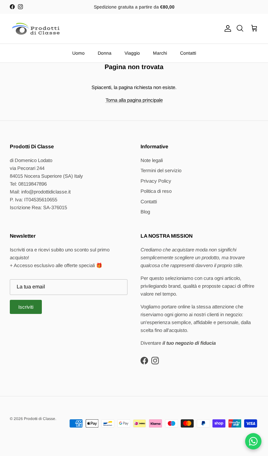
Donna (104, 53)
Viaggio (132, 53)
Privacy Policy (156, 181)
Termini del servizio (161, 170)
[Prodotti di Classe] (36, 28)
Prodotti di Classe (39, 418)
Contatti (188, 53)
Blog (145, 211)
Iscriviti (25, 307)
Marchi (160, 53)
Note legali (152, 160)
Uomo (78, 53)
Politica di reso (156, 191)
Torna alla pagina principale (134, 100)
